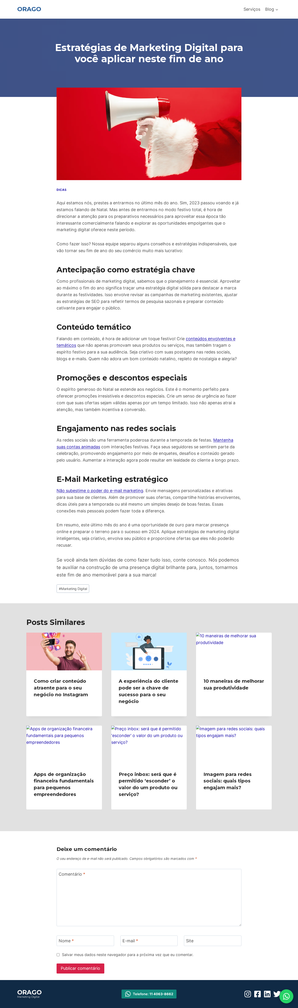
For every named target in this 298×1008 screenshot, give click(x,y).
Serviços (252, 9)
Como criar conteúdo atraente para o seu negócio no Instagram (61, 687)
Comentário (72, 874)
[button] (286, 996)
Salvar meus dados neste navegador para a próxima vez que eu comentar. (127, 954)
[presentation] (64, 651)
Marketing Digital (73, 589)
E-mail (130, 941)
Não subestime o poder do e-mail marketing (100, 490)
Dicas (61, 190)
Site (189, 941)
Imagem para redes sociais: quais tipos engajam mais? (227, 781)
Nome (66, 941)
